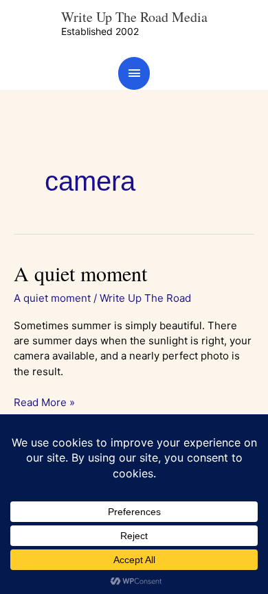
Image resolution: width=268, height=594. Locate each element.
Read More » (44, 402)
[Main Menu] (134, 73)
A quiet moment (80, 273)
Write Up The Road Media (134, 17)
